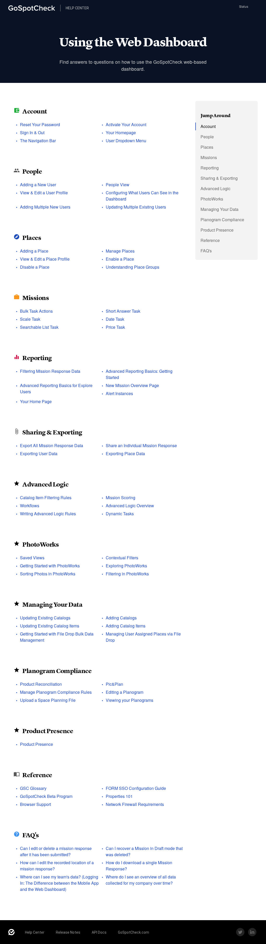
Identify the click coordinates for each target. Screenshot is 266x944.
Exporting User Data (38, 453)
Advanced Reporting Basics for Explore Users (56, 388)
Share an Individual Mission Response (141, 445)
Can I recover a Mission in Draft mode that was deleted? (144, 851)
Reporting (37, 358)
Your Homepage (121, 132)
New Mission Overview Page (132, 385)
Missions (35, 298)
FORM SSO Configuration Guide (136, 788)
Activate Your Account (126, 124)
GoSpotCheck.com (133, 932)
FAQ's (30, 835)
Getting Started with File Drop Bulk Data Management (57, 637)
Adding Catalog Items (125, 626)
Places (31, 238)
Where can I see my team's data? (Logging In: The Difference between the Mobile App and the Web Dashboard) (59, 883)
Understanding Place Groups (132, 267)
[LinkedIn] (252, 932)
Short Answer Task (123, 311)
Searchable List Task (39, 327)
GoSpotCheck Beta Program (46, 796)
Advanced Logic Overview (130, 506)
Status (243, 7)
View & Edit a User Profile (44, 193)
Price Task (115, 327)
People (32, 171)
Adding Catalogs (121, 618)
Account (34, 111)
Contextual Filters (122, 558)
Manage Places (120, 251)
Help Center (34, 932)
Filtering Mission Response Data (50, 371)
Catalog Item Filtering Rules (45, 497)
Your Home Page (36, 401)
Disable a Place (34, 267)
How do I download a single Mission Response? (139, 866)
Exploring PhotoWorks (126, 566)
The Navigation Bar (38, 141)
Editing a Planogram (124, 692)
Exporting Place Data (125, 453)
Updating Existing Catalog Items (49, 626)
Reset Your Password (40, 124)
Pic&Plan (114, 684)
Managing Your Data (52, 604)
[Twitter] (240, 932)
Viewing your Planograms (129, 700)
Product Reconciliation (41, 684)
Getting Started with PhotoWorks (50, 566)
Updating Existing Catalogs (45, 618)
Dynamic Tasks (120, 514)
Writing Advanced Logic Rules (48, 514)
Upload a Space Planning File (48, 700)
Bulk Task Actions (36, 311)
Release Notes (68, 932)
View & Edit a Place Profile (45, 259)
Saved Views (32, 558)
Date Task (115, 319)
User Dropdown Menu (126, 141)
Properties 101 (119, 796)
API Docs (99, 932)
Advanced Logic (45, 484)
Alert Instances (119, 393)
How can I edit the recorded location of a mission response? (57, 866)
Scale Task (30, 319)
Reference (37, 775)
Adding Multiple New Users (45, 207)
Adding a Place (34, 251)
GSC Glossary (33, 788)
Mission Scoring (120, 497)
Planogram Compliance (56, 671)
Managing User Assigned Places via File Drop (143, 637)
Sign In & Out (32, 132)
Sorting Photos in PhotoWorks (47, 574)
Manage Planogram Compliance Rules (56, 692)
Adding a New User (38, 185)
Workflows (29, 506)
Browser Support (35, 804)
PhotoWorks (40, 544)
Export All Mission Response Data (51, 445)
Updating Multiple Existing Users (136, 207)
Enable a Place (120, 259)
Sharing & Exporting (52, 432)
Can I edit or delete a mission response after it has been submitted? (56, 851)
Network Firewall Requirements (135, 804)
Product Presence (47, 731)
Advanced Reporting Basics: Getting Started (139, 374)
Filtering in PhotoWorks (127, 574)
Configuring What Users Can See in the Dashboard (142, 196)
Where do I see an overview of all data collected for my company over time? (141, 880)
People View (117, 185)
